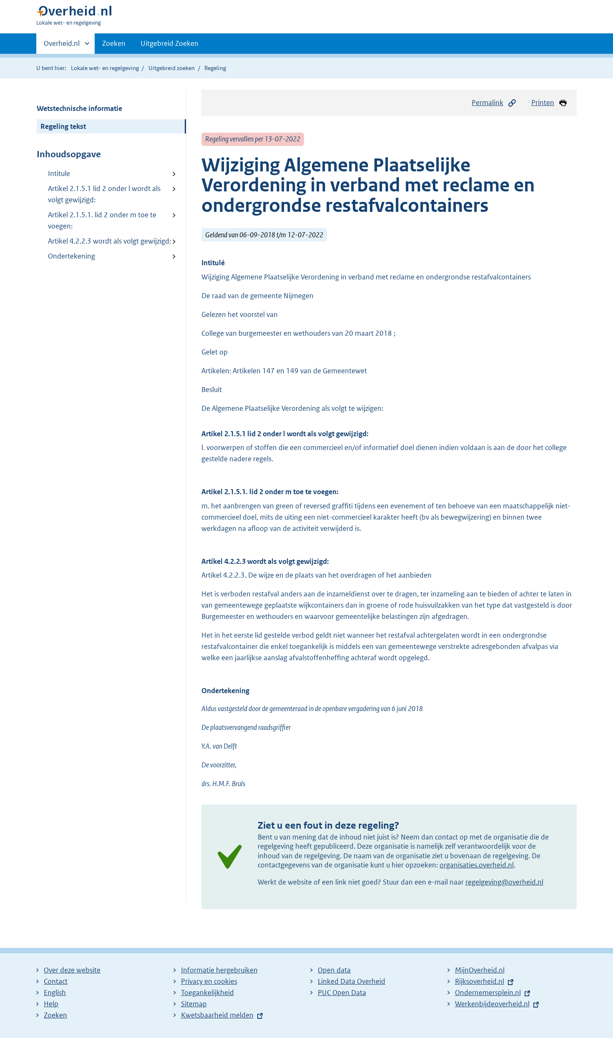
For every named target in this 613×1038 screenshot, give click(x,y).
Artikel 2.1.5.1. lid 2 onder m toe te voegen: (102, 220)
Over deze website (72, 970)
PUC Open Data (342, 992)
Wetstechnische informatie (79, 108)
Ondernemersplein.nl (488, 992)
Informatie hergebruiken (219, 970)
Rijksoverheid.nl (479, 981)
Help (51, 1003)
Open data (334, 970)
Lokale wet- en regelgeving (105, 68)
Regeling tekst (63, 126)
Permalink (487, 102)
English (55, 992)
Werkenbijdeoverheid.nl (492, 1003)
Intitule (59, 173)
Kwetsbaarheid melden (217, 1015)
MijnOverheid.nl (480, 970)
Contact (56, 981)
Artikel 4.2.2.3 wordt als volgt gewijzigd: (109, 241)
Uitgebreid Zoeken (169, 43)
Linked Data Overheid (351, 981)
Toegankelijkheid (207, 992)
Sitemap (194, 1003)
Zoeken (114, 43)
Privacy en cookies (209, 981)
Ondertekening (71, 256)
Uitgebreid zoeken (171, 68)
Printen (542, 102)
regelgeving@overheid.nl (504, 882)
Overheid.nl (62, 46)
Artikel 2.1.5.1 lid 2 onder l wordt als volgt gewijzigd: (104, 194)
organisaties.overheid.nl (477, 865)
